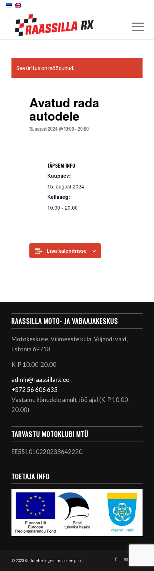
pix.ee (67, 560)
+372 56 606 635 (34, 389)
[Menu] (132, 25)
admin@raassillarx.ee (40, 379)
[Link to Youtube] (126, 559)
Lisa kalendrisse (67, 250)
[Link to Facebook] (115, 559)
